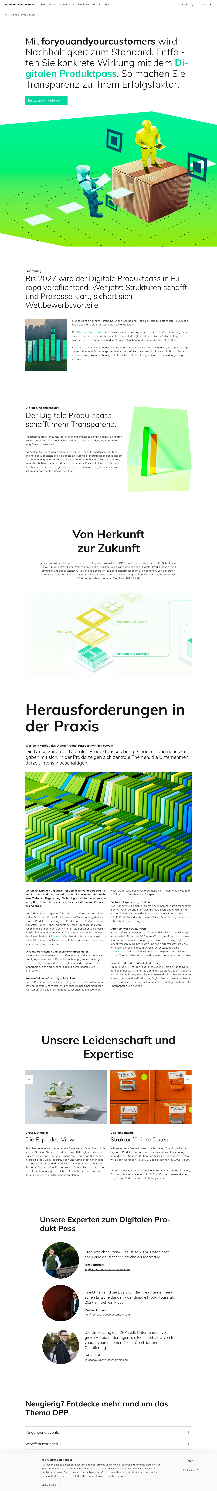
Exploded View (60, 936)
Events (97, 4)
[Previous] (29, 1079)
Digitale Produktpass (89, 332)
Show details (49, 1484)
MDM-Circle (117, 951)
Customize (188, 1469)
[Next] (188, 1079)
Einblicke (83, 4)
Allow (190, 1460)
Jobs (107, 4)
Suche (185, 4)
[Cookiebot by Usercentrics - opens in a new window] (20, 1484)
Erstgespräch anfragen (45, 100)
